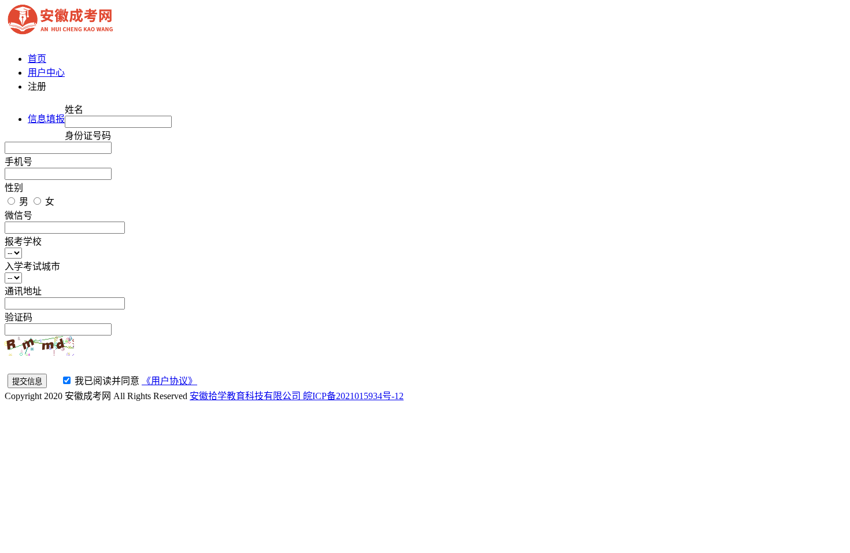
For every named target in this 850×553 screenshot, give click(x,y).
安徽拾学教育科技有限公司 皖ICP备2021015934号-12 (297, 396)
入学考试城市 (32, 266)
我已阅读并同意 (107, 381)
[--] (16, 252)
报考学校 (23, 241)
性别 (14, 188)
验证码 (18, 317)
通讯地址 (23, 291)
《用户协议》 (169, 381)
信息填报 (46, 119)
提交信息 (27, 381)
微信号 (18, 215)
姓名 (74, 110)
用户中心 (46, 73)
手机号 (18, 162)
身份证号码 (88, 136)
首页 (37, 59)
